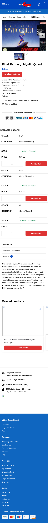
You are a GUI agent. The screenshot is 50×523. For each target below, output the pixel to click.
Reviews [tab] (7, 256)
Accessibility (7, 475)
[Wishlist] (40, 309)
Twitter (4, 496)
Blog (4, 431)
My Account (6, 469)
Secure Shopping (9, 448)
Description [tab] (7, 244)
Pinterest (5, 502)
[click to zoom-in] (25, 35)
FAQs (4, 455)
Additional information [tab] (11, 250)
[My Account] (38, 4)
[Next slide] (42, 35)
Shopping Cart (8, 472)
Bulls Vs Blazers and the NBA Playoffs (19, 340)
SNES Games (35, 17)
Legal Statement (8, 479)
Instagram (6, 499)
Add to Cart (36, 164)
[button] (44, 4)
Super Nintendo (22, 17)
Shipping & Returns (10, 441)
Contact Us (6, 445)
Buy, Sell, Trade (8, 428)
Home (4, 17)
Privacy (5, 452)
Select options (23, 348)
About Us (5, 424)
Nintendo (11, 17)
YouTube (5, 506)
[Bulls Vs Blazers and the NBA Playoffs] (22, 321)
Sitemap (5, 482)
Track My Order (8, 465)
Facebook (6, 492)
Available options (12, 74)
